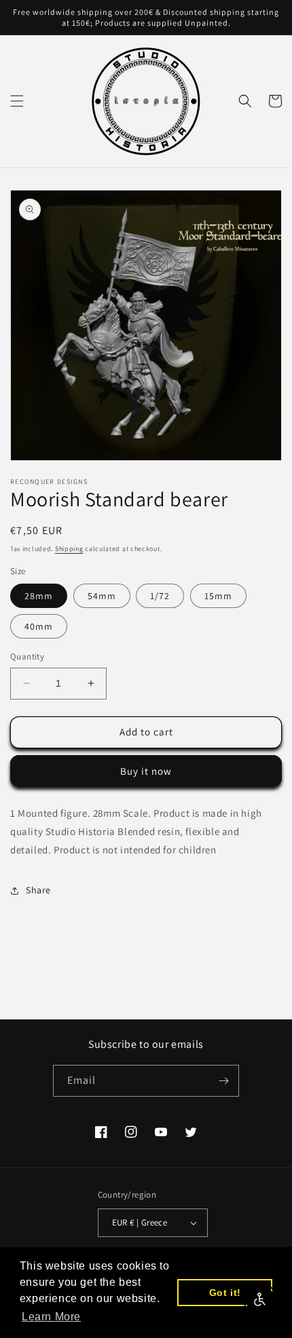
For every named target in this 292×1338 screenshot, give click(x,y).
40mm (38, 626)
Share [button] (38, 890)
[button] (17, 101)
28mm (38, 596)
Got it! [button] (225, 1292)
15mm (218, 596)
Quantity (27, 656)
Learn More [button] (51, 1316)
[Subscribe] (223, 1081)
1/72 (160, 596)
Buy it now (146, 771)
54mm (102, 596)
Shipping (69, 548)
